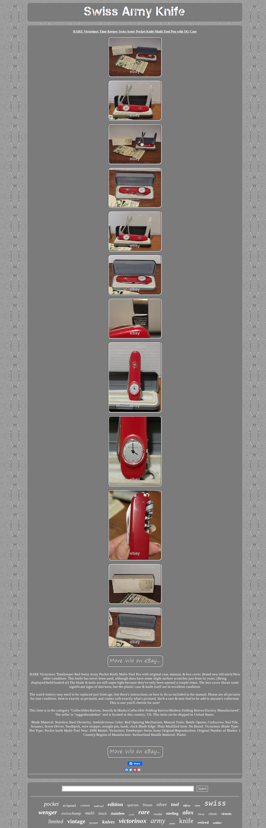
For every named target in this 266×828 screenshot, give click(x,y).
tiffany (187, 805)
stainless (117, 813)
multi (89, 813)
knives (108, 821)
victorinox (133, 820)
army (158, 820)
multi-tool (98, 806)
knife (186, 820)
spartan (133, 805)
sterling (172, 813)
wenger (47, 812)
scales (131, 814)
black (103, 814)
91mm (147, 805)
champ (201, 814)
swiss (215, 803)
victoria (226, 814)
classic (212, 814)
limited (55, 821)
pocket (51, 804)
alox (188, 812)
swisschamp (71, 813)
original (69, 805)
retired (203, 822)
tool (175, 804)
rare (144, 812)
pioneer (93, 822)
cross (197, 805)
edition (115, 804)
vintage (76, 821)
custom (85, 805)
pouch (172, 823)
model (158, 814)
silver (161, 804)
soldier (217, 822)
